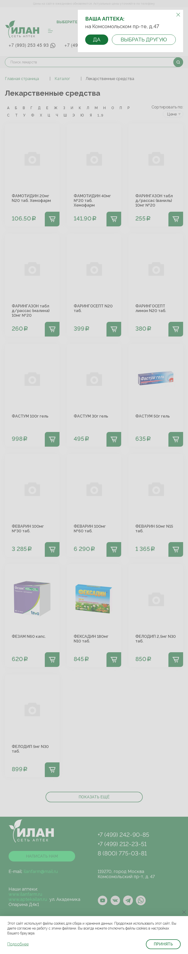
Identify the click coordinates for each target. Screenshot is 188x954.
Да (96, 39)
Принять (163, 944)
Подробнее (18, 944)
